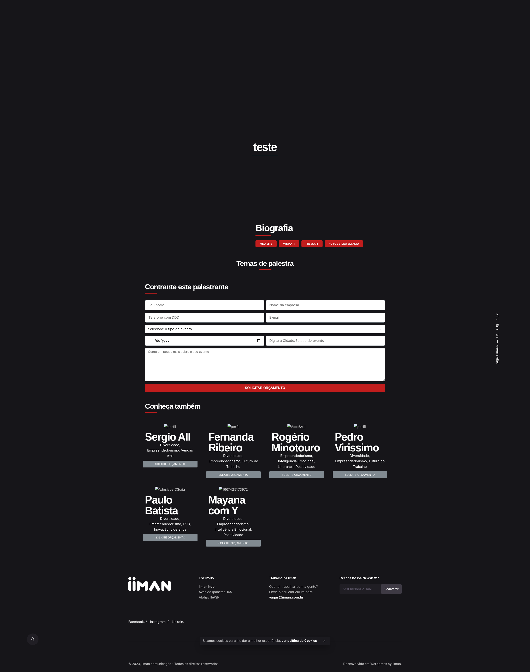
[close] (324, 641)
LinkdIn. (178, 622)
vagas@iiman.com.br (286, 597)
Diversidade (169, 445)
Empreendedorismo (163, 450)
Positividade (305, 467)
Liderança (286, 467)
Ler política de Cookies (299, 641)
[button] (266, 243)
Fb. (497, 335)
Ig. (497, 325)
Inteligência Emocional (296, 461)
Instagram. (158, 622)
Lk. (497, 315)
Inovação (161, 529)
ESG (186, 524)
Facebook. (136, 622)
